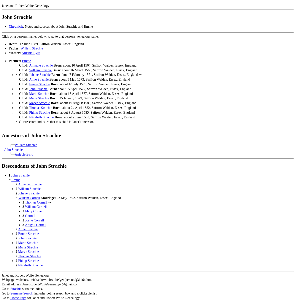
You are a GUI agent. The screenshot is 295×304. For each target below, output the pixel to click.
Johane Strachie (40, 74)
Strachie (15, 289)
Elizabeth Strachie (41, 117)
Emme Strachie (39, 84)
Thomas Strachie (40, 108)
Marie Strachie (39, 93)
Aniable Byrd (31, 53)
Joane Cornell (34, 220)
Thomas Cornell (36, 202)
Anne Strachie (39, 79)
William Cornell (29, 198)
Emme (26, 61)
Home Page (18, 298)
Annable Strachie (41, 65)
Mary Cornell (34, 211)
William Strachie (32, 48)
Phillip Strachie (39, 112)
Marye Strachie (39, 103)
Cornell (30, 216)
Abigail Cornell (35, 225)
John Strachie (38, 89)
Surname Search (21, 293)
